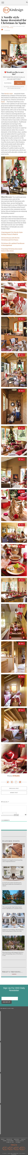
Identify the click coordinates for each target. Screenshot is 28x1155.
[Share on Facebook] (16, 782)
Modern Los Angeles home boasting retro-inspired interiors (12, 860)
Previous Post (14, 788)
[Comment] (20, 782)
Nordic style (8, 93)
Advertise (9, 1139)
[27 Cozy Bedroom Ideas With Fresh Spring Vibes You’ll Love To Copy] (0, 1057)
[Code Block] (11, 815)
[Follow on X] (10, 1148)
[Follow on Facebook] (5, 1148)
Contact (23, 1139)
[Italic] (3, 815)
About (3, 1139)
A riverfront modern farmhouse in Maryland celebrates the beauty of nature (12, 884)
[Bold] (1, 815)
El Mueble (16, 776)
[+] (17, 815)
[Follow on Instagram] (22, 1148)
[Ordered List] (7, 815)
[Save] (21, 36)
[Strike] (6, 815)
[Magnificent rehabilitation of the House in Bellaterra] (0, 1089)
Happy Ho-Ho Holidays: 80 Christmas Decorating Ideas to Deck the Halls (12, 930)
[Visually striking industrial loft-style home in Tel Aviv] (0, 1120)
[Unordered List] (9, 815)
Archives (16, 1139)
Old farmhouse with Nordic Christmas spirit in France (10, 239)
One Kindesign (6, 26)
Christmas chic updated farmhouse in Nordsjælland (12, 244)
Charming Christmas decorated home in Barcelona (11, 250)
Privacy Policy (19, 1140)
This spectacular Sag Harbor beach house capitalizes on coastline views (12, 907)
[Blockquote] (10, 815)
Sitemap (18, 1142)
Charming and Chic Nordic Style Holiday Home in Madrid (12, 233)
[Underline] (4, 815)
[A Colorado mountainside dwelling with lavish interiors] (0, 1026)
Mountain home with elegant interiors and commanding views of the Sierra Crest (12, 954)
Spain (3, 101)
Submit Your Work (8, 1140)
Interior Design (10, 27)
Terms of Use (10, 1142)
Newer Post (14, 792)
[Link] (13, 815)
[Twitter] (7, 782)
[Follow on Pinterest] (16, 1148)
